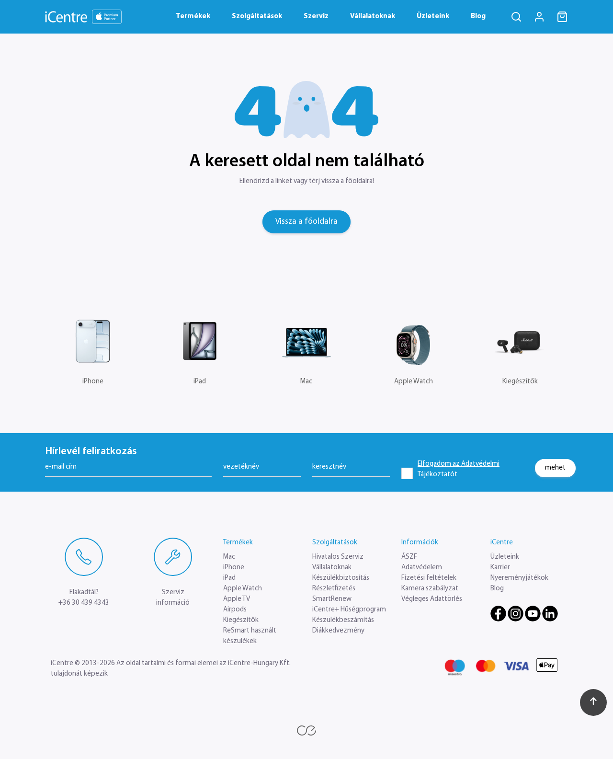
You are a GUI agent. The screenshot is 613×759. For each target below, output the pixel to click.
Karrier (500, 567)
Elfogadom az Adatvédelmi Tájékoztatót (458, 469)
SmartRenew (332, 599)
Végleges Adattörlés (431, 599)
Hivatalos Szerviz (337, 557)
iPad (229, 578)
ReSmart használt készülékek (249, 636)
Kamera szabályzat (429, 588)
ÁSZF (409, 557)
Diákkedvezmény (338, 630)
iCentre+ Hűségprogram (349, 609)
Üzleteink (433, 16)
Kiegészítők (241, 620)
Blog (478, 16)
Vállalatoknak (372, 16)
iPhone (233, 567)
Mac (229, 557)
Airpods (235, 609)
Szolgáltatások (257, 16)
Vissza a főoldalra (306, 222)
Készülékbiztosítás (340, 578)
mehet (555, 467)
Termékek (193, 16)
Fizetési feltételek (428, 578)
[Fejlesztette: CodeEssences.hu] (306, 730)
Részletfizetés (333, 588)
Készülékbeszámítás (343, 620)
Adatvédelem (421, 567)
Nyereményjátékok (519, 578)
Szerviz (316, 16)
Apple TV (236, 599)
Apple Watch (242, 588)
